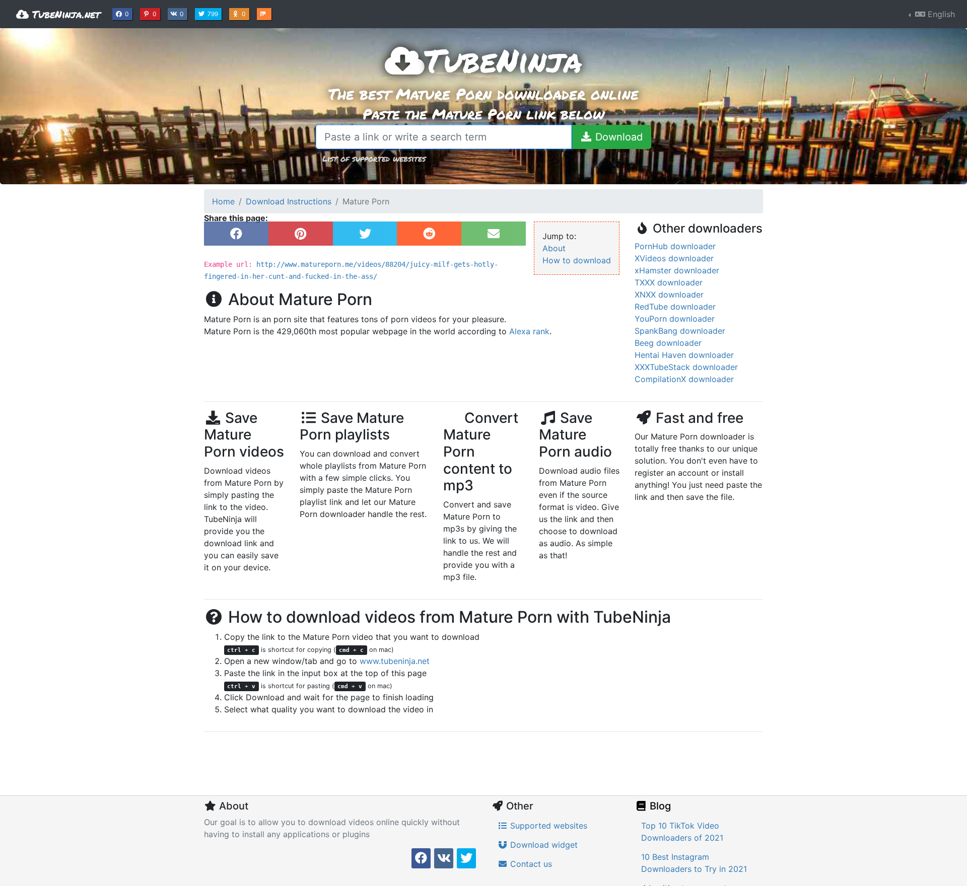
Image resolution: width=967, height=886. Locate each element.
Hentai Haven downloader (684, 355)
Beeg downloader (668, 343)
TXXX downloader (669, 282)
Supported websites (547, 826)
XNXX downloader (669, 294)
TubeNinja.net (64, 14)
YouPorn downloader (675, 319)
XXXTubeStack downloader (686, 367)
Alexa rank (529, 331)
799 (214, 14)
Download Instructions (288, 201)
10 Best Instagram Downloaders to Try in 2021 (694, 863)
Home (223, 201)
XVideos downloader (674, 258)
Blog (659, 806)
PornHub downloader (675, 246)
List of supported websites (374, 158)
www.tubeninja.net (395, 661)
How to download (576, 260)
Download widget (543, 845)
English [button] (940, 14)
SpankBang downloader (680, 331)
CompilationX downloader (684, 379)
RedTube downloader (675, 307)
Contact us (530, 864)
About (554, 248)
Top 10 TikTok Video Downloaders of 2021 (682, 832)
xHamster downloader (677, 270)
